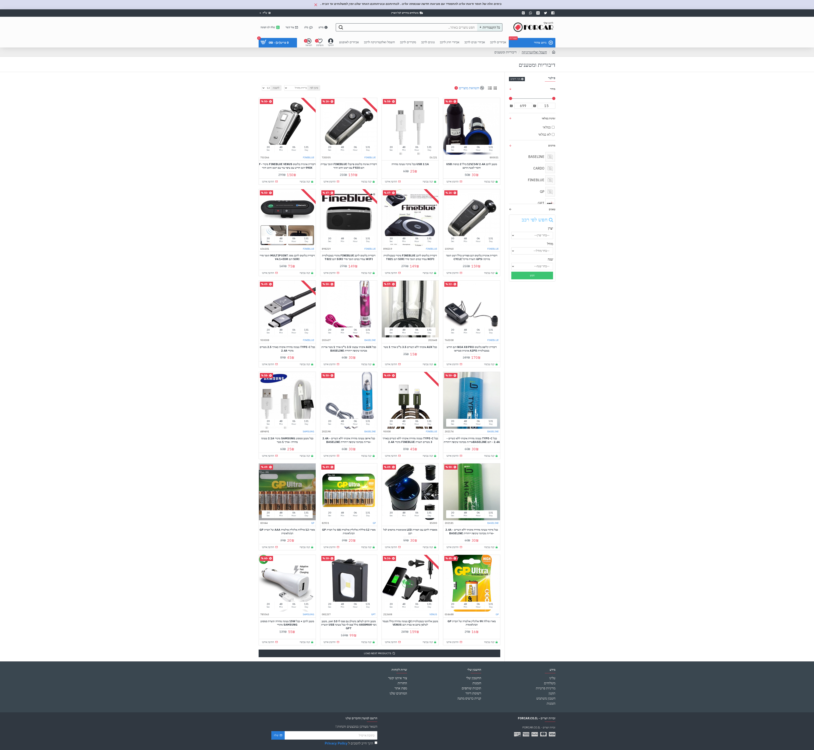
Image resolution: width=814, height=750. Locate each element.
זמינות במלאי (548, 118)
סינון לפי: (313, 87)
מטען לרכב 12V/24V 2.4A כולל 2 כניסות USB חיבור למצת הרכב (471, 166)
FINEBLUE (370, 157)
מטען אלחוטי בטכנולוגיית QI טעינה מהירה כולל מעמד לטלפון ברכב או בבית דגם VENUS (410, 623)
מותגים (551, 145)
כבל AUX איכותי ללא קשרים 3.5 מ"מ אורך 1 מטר (410, 347)
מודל (550, 244)
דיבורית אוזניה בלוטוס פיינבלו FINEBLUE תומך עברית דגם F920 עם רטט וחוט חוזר (349, 166)
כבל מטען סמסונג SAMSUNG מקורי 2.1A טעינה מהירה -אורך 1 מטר (287, 440)
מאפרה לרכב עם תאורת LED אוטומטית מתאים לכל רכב (410, 531)
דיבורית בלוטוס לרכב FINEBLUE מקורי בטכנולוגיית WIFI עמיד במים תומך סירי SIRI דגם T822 (348, 257)
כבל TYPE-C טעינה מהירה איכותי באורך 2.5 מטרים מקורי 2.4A (287, 348)
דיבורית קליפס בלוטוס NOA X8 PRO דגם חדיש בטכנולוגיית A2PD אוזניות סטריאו (472, 348)
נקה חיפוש (515, 79)
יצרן (550, 228)
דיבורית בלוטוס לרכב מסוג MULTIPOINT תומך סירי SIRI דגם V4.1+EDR (287, 257)
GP (374, 523)
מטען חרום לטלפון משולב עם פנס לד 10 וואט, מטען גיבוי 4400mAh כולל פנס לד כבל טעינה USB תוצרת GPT (348, 625)
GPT (373, 614)
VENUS (433, 614)
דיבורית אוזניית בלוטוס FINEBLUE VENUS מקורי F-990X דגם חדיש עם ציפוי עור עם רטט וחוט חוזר (287, 166)
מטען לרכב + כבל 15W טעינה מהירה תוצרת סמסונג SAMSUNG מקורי (287, 623)
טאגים (552, 209)
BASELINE (370, 340)
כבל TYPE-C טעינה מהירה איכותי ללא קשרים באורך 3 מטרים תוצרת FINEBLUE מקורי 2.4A (410, 440)
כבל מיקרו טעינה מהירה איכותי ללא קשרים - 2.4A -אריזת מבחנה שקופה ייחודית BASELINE (471, 531)
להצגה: (275, 87)
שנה (550, 259)
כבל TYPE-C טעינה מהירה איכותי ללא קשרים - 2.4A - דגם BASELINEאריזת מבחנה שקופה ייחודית (472, 440)
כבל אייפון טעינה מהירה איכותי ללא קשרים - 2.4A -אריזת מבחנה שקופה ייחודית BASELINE (348, 440)
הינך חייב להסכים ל (349, 743)
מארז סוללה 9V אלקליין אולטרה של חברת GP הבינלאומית (471, 623)
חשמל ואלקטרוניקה (534, 52)
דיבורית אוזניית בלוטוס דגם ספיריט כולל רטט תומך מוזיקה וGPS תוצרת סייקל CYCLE (471, 257)
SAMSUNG (308, 431)
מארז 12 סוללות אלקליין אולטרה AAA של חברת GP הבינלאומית (287, 531)
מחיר (552, 89)
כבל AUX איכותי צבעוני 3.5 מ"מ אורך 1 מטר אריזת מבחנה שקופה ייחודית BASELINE (348, 348)
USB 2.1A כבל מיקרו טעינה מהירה (410, 164)
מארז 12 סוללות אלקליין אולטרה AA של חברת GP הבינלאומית (349, 531)
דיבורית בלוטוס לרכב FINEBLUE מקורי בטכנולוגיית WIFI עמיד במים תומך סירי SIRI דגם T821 (410, 257)
